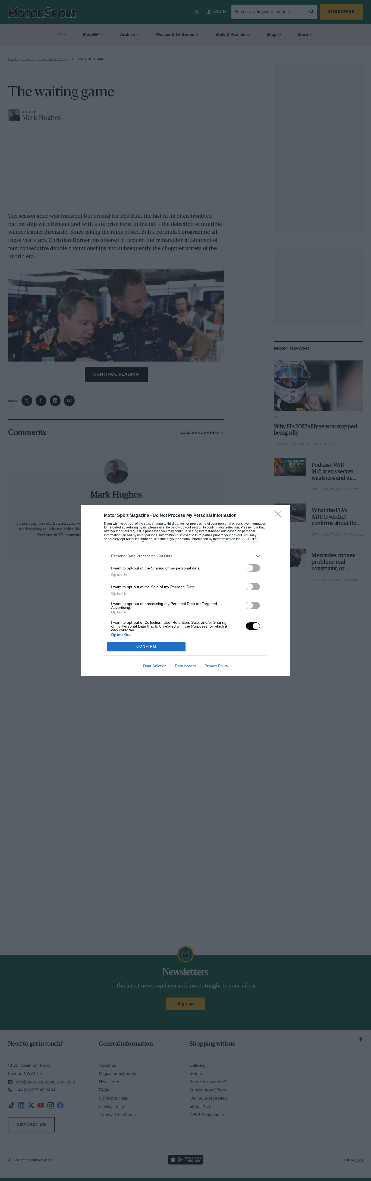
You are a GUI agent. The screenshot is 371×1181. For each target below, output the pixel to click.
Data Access (185, 666)
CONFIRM (146, 646)
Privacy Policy (216, 666)
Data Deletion (154, 666)
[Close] (279, 516)
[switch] (253, 568)
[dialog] (185, 590)
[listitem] (185, 556)
